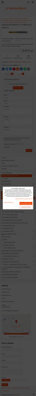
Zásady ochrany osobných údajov (23, 199)
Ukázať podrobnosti (9, 202)
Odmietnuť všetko (26, 207)
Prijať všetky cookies (26, 203)
